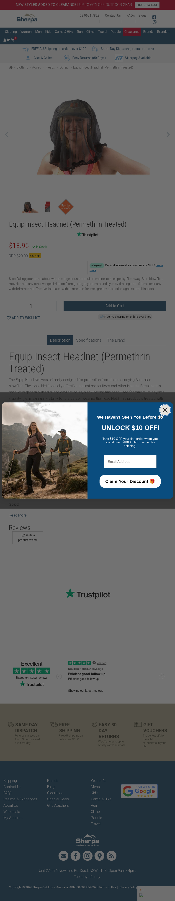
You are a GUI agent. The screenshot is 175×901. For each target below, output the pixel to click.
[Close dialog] (165, 409)
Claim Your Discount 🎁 (130, 481)
